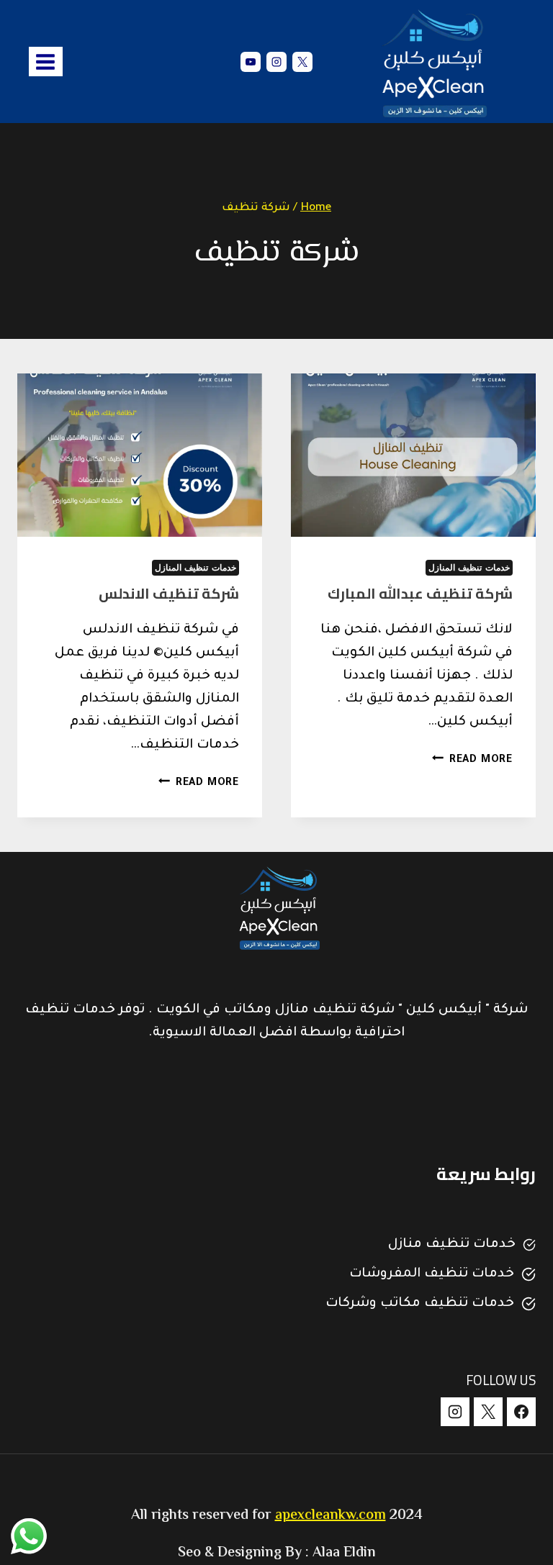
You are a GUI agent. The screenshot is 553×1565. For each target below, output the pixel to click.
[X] (302, 62)
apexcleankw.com (330, 1516)
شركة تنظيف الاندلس (169, 593)
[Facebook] (521, 1411)
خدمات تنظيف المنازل (469, 567)
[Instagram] (276, 62)
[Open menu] (46, 61)
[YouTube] (250, 62)
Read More (472, 760)
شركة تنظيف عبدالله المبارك (420, 593)
